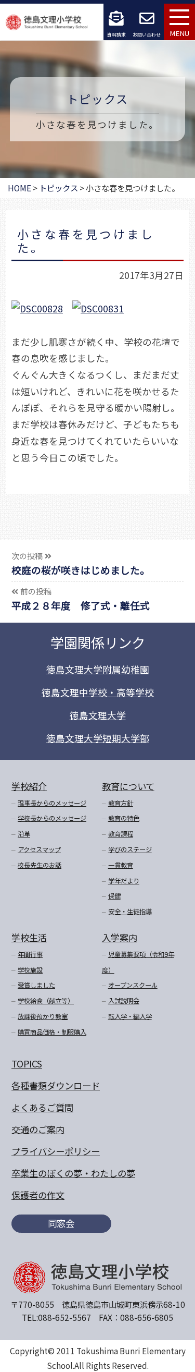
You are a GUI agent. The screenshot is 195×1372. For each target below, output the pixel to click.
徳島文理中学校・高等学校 (98, 692)
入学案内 (119, 937)
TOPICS (26, 1063)
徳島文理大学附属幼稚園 (97, 669)
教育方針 (120, 803)
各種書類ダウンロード (55, 1085)
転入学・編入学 (130, 1016)
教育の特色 (123, 818)
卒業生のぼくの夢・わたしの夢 (73, 1173)
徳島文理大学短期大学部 (97, 738)
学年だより (123, 880)
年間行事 (30, 954)
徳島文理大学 (98, 715)
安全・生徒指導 (130, 911)
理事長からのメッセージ (52, 803)
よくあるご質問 (42, 1107)
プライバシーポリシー (55, 1151)
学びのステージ (130, 849)
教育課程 (120, 834)
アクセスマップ (39, 849)
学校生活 (29, 937)
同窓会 (61, 1223)
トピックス (98, 98)
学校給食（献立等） (46, 1000)
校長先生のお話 (39, 865)
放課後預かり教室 (43, 1016)
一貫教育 (120, 865)
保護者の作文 (37, 1194)
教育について (128, 786)
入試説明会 (123, 1000)
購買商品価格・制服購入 (52, 1032)
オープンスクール (133, 985)
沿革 (24, 834)
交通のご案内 (37, 1129)
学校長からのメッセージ (52, 818)
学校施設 (30, 970)
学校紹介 (29, 786)
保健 (114, 896)
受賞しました (36, 985)
